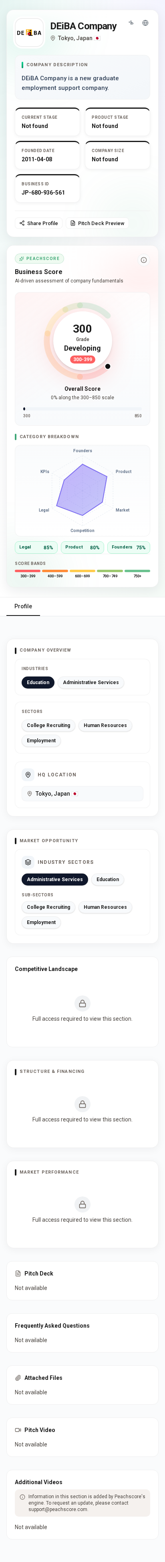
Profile (23, 606)
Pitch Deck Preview (101, 223)
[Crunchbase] (131, 22)
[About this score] (143, 260)
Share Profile (42, 223)
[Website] (145, 22)
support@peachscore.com (57, 1509)
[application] (82, 491)
